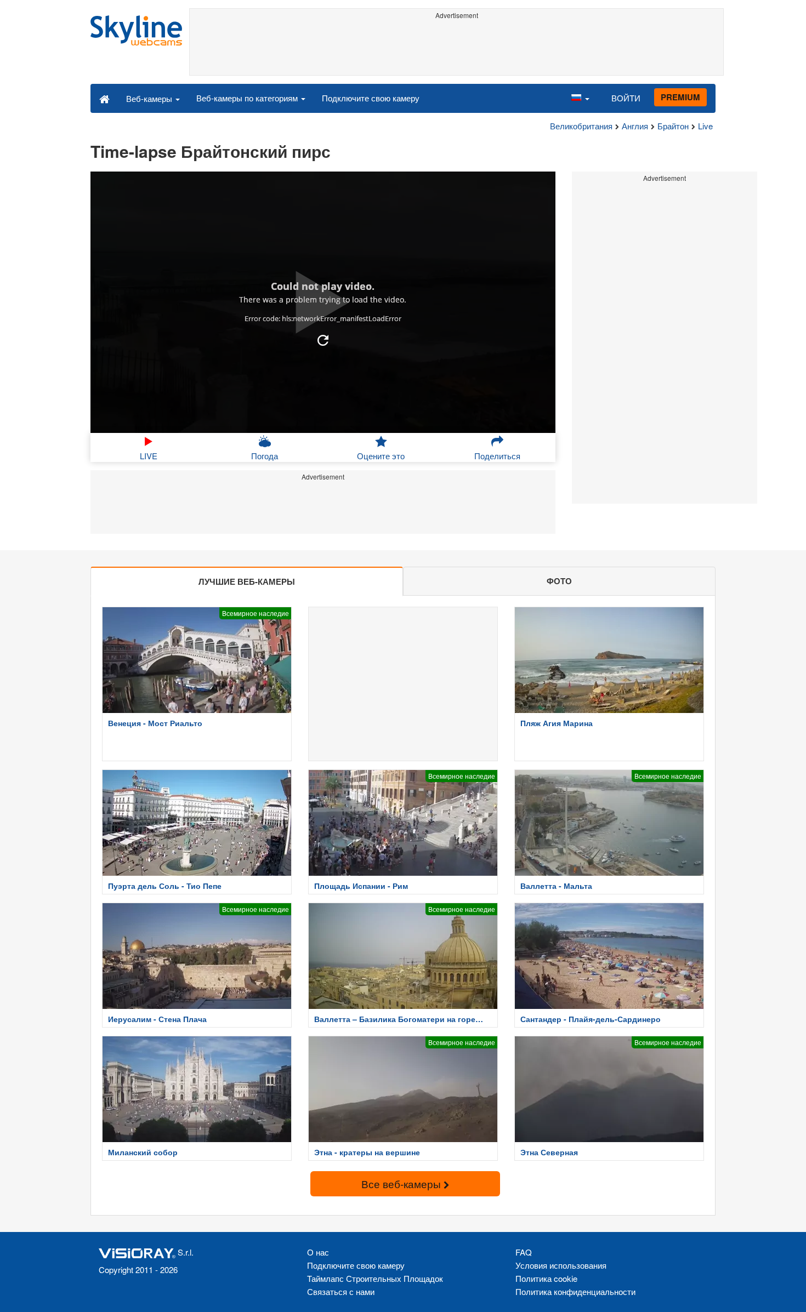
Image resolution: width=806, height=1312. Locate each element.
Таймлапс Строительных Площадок (375, 1278)
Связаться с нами (340, 1291)
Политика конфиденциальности (575, 1291)
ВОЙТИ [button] (625, 98)
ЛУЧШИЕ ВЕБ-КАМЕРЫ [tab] (246, 581)
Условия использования (560, 1265)
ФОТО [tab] (559, 581)
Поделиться (497, 455)
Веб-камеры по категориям (248, 98)
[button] (580, 98)
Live (705, 126)
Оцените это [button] (381, 455)
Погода (264, 455)
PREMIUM (680, 97)
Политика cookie (546, 1278)
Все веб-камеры (402, 1183)
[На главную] (104, 98)
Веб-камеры (150, 98)
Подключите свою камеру (370, 98)
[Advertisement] (456, 47)
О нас (318, 1252)
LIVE (148, 455)
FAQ (523, 1252)
